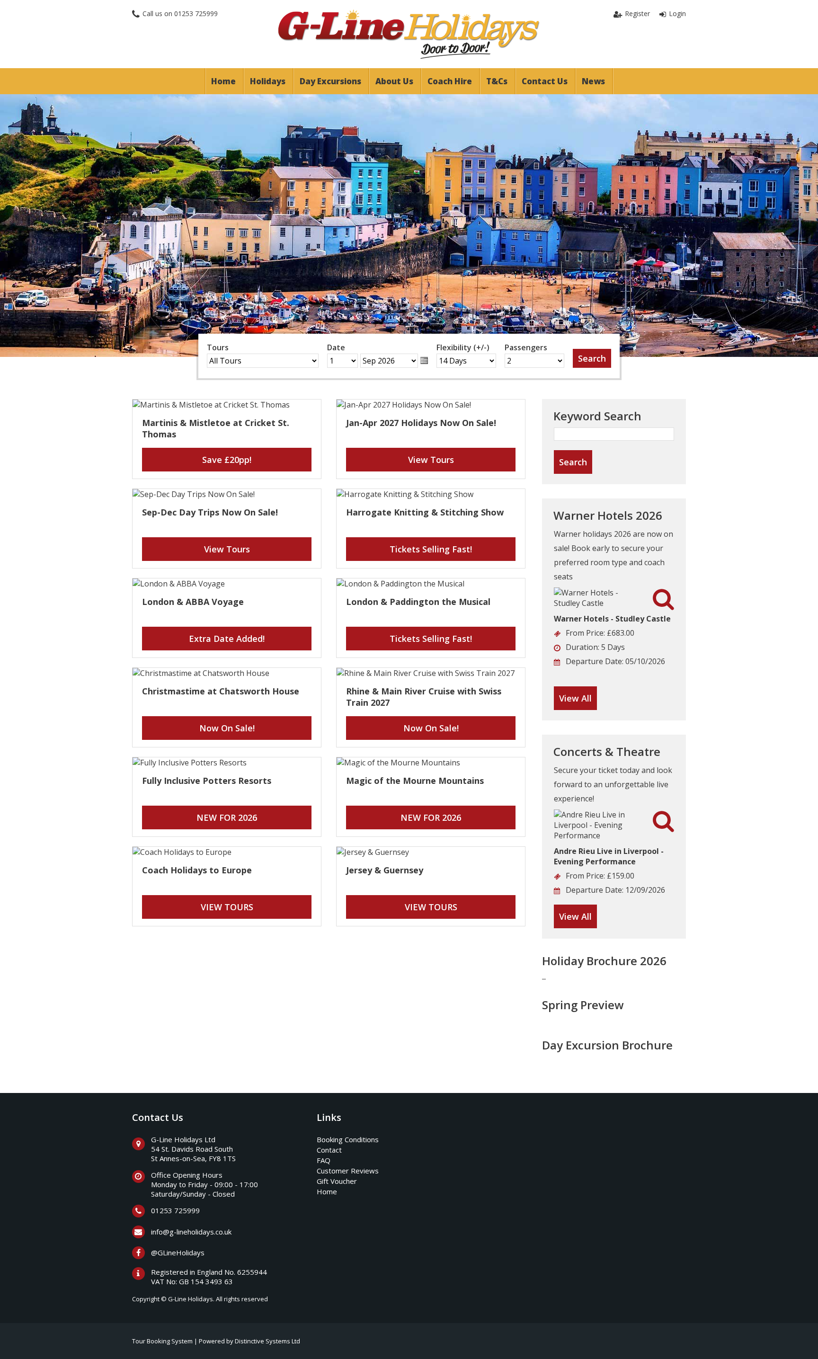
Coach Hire (449, 81)
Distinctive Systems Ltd (267, 1341)
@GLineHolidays (177, 1252)
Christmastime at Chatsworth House (220, 691)
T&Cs (496, 81)
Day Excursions (330, 81)
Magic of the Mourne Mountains (415, 780)
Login (677, 13)
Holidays (267, 81)
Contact (329, 1150)
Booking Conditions (348, 1139)
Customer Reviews (348, 1170)
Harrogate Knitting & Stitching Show (425, 512)
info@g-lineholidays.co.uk (191, 1231)
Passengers (526, 347)
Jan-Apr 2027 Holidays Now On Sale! (421, 422)
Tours (218, 347)
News (593, 81)
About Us (394, 81)
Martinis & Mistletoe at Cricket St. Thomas (215, 428)
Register (637, 13)
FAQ (323, 1160)
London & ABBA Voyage (193, 601)
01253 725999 (196, 13)
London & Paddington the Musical (418, 601)
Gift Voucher (337, 1181)
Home (223, 81)
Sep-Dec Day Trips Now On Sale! (210, 512)
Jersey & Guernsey (384, 870)
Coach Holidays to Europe (197, 870)
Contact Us (545, 81)
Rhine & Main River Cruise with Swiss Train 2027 (423, 696)
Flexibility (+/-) (462, 347)
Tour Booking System (162, 1341)
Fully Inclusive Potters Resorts (206, 780)
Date (336, 347)
